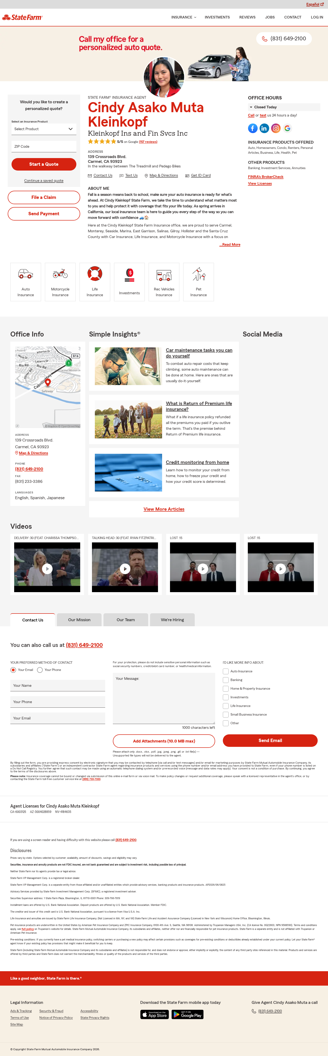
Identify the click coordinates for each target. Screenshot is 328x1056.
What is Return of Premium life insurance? (199, 406)
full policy (28, 928)
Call (251, 115)
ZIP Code (21, 146)
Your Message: (127, 679)
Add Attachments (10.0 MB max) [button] (164, 741)
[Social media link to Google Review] (287, 128)
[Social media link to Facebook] (253, 128)
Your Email (25, 670)
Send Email (270, 740)
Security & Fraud (51, 1011)
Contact (292, 17)
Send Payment (43, 213)
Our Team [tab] (126, 620)
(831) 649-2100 (29, 469)
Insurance (181, 17)
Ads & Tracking (21, 1011)
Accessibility (89, 1011)
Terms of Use (19, 1017)
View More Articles (164, 509)
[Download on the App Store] (154, 1014)
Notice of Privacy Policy (56, 1017)
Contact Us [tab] (32, 620)
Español (312, 4)
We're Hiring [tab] (172, 620)
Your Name (22, 686)
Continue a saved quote (43, 181)
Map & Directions (33, 453)
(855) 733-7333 (91, 779)
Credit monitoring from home (197, 462)
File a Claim (43, 197)
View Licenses (260, 183)
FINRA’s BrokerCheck (266, 177)
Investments (217, 17)
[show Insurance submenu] (194, 17)
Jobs (270, 17)
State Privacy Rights (94, 1017)
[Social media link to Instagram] (276, 128)
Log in (317, 17)
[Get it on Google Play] (187, 1014)
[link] (22, 17)
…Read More (229, 244)
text (263, 115)
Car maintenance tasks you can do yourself (199, 353)
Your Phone (53, 670)
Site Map (16, 1024)
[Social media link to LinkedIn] (264, 128)
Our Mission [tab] (79, 620)
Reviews (247, 17)
